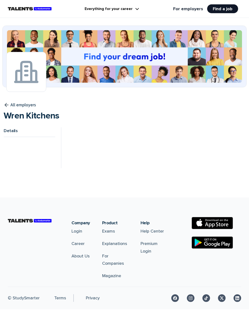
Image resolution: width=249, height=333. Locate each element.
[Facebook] (175, 298)
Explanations (114, 243)
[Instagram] (191, 298)
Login (76, 231)
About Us (80, 256)
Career (78, 243)
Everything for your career (109, 8)
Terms (60, 298)
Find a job (222, 8)
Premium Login (149, 247)
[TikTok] (206, 298)
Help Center (152, 231)
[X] (222, 298)
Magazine (111, 275)
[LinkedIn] (237, 298)
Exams (108, 231)
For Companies (113, 259)
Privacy (93, 298)
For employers (188, 8)
